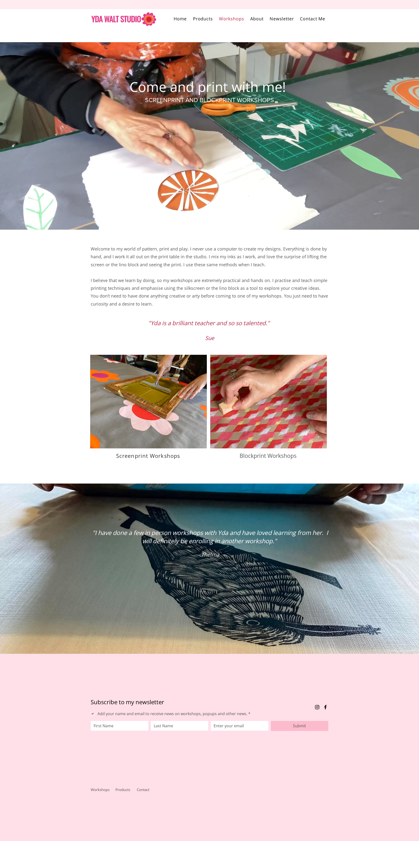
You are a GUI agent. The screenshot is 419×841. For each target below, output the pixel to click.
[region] (148, 413)
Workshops (100, 789)
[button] (203, 18)
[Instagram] (317, 707)
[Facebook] (325, 707)
